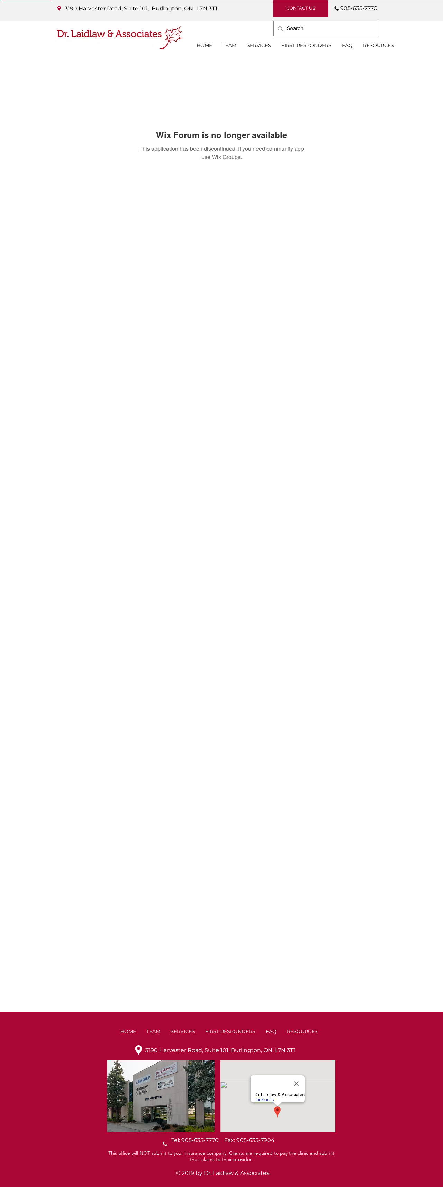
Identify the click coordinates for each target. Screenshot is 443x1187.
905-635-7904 (255, 1140)
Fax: (230, 1140)
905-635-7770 (202, 1140)
